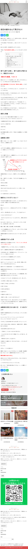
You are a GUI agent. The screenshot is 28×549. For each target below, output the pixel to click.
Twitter (4, 392)
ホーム (2, 543)
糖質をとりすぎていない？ (12, 62)
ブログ (22, 543)
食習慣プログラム (11, 543)
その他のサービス (18, 543)
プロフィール (5, 543)
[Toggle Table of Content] (19, 54)
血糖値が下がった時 (11, 63)
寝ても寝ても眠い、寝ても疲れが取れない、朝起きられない (14, 57)
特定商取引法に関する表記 (18, 545)
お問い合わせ (3, 545)
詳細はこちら (5, 389)
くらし (2, 466)
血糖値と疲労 (9, 60)
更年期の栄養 (3, 468)
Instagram (9, 392)
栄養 (19, 31)
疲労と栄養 (9, 59)
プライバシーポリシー (9, 545)
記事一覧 (12, 389)
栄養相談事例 (3, 472)
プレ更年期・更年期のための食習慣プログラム (10, 386)
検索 (1, 536)
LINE (15, 392)
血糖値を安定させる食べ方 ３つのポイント (14, 65)
